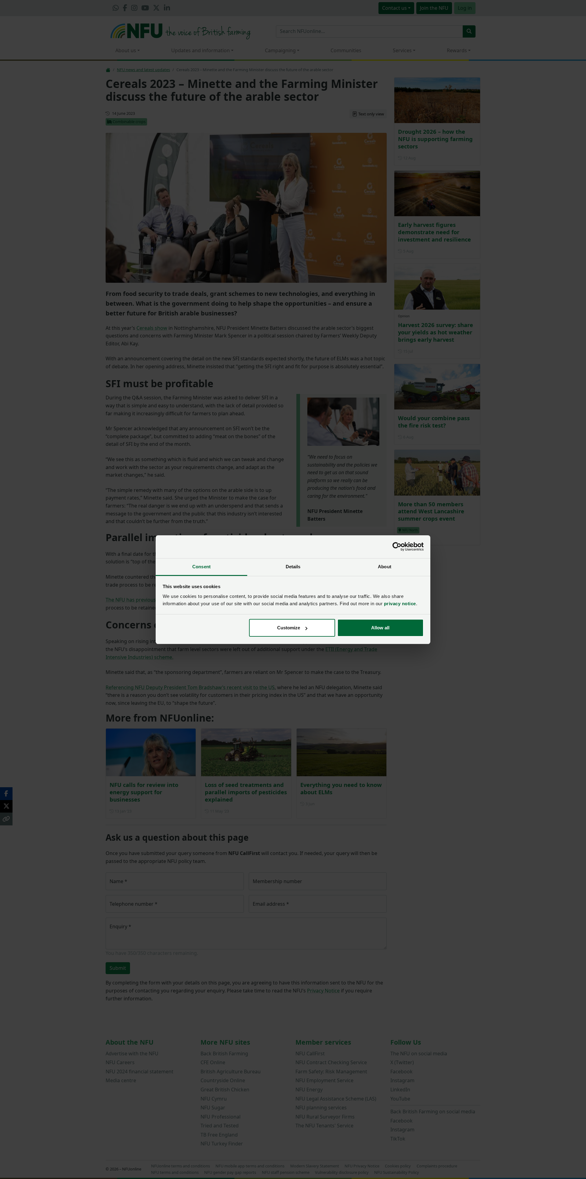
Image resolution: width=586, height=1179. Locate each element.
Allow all (380, 627)
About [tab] (384, 566)
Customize (288, 627)
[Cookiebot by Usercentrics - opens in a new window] (397, 546)
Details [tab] (293, 566)
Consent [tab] (201, 566)
